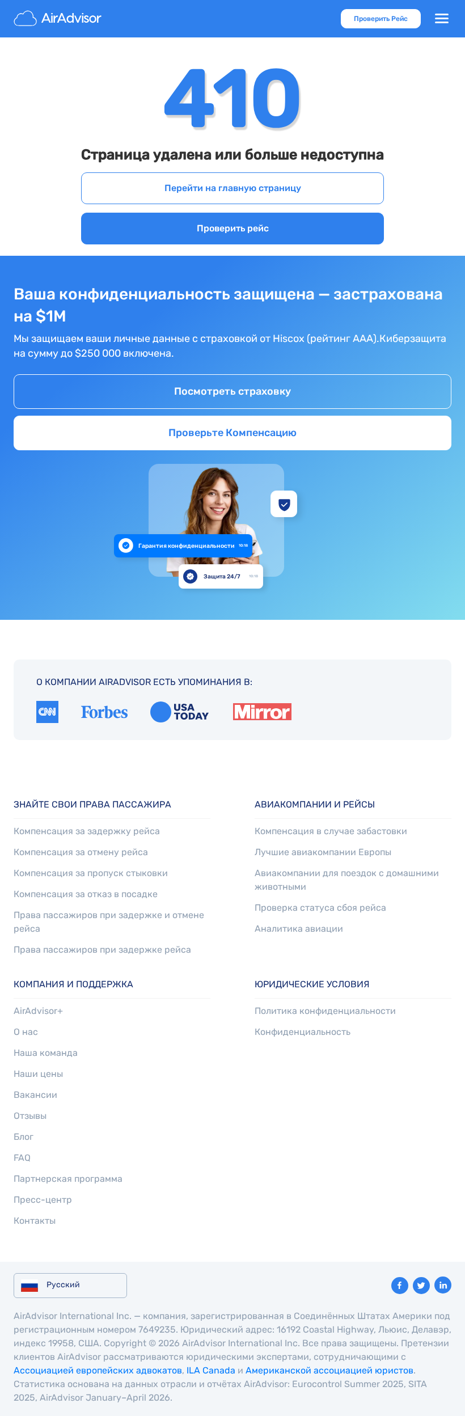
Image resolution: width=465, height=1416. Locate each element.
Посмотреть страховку (232, 391)
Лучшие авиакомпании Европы (323, 852)
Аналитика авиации (299, 928)
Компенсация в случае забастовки (331, 831)
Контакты (35, 1220)
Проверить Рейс (381, 19)
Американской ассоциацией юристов (329, 1370)
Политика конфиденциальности (325, 1010)
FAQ (22, 1157)
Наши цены (38, 1073)
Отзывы (30, 1115)
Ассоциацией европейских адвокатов (98, 1370)
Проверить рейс (233, 228)
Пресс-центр (43, 1199)
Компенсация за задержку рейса (87, 831)
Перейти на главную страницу (232, 188)
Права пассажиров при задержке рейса (102, 949)
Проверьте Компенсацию (232, 432)
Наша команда (46, 1052)
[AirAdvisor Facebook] (399, 1285)
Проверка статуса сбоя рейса (320, 907)
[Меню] (441, 18)
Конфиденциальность (302, 1031)
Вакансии (35, 1094)
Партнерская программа (68, 1178)
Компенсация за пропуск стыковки (91, 873)
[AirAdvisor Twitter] (421, 1285)
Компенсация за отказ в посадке (86, 894)
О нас (26, 1031)
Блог (23, 1136)
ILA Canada (211, 1370)
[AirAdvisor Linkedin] (442, 1285)
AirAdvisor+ (38, 1010)
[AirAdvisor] (59, 18)
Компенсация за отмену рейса (81, 852)
